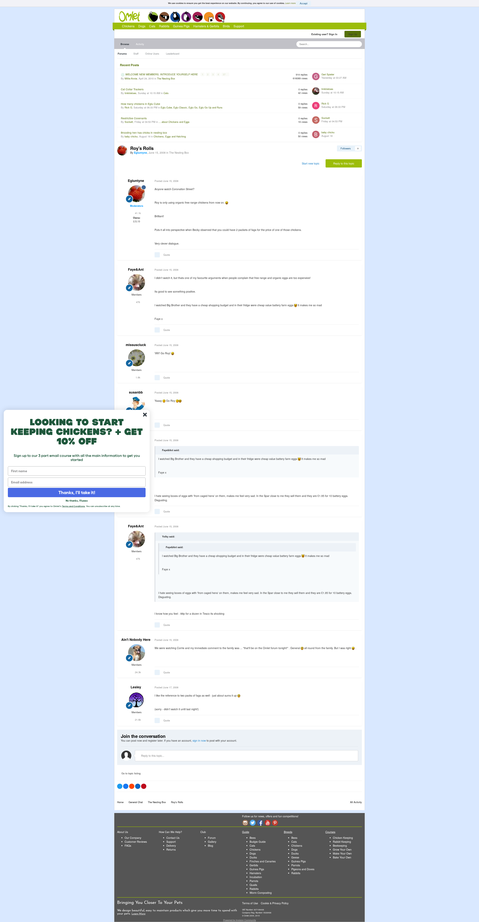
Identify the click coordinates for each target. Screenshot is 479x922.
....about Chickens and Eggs (174, 122)
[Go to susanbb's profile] (136, 405)
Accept (303, 3)
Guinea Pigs (198, 16)
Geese (295, 857)
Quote (166, 254)
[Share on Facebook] (125, 786)
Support (239, 26)
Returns (171, 849)
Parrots (254, 881)
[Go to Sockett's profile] (316, 120)
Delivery (171, 845)
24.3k (137, 672)
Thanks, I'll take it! (76, 492)
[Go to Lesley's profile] (136, 700)
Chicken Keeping (343, 838)
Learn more (290, 2)
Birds (220, 17)
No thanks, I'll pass (77, 500)
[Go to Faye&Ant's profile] (136, 282)
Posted (166, 181)
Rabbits (186, 16)
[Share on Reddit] (131, 786)
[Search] (358, 44)
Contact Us (172, 838)
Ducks (253, 857)
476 (137, 302)
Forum (212, 838)
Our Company (133, 838)
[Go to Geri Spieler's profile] (316, 76)
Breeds (288, 832)
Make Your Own (342, 853)
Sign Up (352, 34)
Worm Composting (261, 893)
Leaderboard (172, 53)
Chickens (153, 16)
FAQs (128, 845)
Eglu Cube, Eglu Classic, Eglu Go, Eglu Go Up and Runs (191, 107)
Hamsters (255, 873)
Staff (135, 53)
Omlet (131, 16)
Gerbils (254, 865)
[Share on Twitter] (119, 786)
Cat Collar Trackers (132, 89)
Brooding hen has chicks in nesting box (144, 132)
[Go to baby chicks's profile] (316, 134)
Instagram (245, 823)
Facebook (260, 823)
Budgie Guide (258, 841)
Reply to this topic (343, 163)
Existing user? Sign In (325, 34)
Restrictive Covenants (134, 118)
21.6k (137, 719)
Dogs (164, 16)
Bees (253, 838)
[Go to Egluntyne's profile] (122, 150)
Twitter (253, 823)
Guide (245, 832)
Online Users (152, 53)
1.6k (137, 377)
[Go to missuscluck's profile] (136, 357)
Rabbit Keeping (342, 841)
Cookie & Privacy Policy (275, 903)
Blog (210, 845)
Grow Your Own (342, 849)
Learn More (138, 913)
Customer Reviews (136, 841)
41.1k (137, 213)
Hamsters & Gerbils (206, 26)
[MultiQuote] (157, 254)
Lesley (136, 687)
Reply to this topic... (152, 755)
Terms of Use (250, 903)
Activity (140, 44)
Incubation (256, 877)
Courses (330, 832)
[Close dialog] (145, 414)
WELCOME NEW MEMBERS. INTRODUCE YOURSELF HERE (162, 74)
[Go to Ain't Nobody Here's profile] (136, 652)
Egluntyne (136, 180)
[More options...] (355, 181)
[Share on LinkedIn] (137, 786)
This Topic (344, 44)
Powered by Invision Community (239, 920)
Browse (124, 44)
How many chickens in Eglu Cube (140, 104)
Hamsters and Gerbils (209, 16)
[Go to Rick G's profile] (316, 105)
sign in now (199, 740)
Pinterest (275, 823)
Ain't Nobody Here (135, 639)
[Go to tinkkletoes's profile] (316, 91)
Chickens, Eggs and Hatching (170, 136)
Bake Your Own (342, 857)
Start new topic (310, 163)
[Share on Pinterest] (143, 786)
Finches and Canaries (263, 861)
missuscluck (136, 344)
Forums (122, 53)
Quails (253, 885)
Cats (175, 16)
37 (224, 74)
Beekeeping (340, 845)
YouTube (268, 823)
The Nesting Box (166, 78)
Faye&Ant (136, 269)
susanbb (136, 392)
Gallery (212, 841)
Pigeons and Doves (302, 869)
